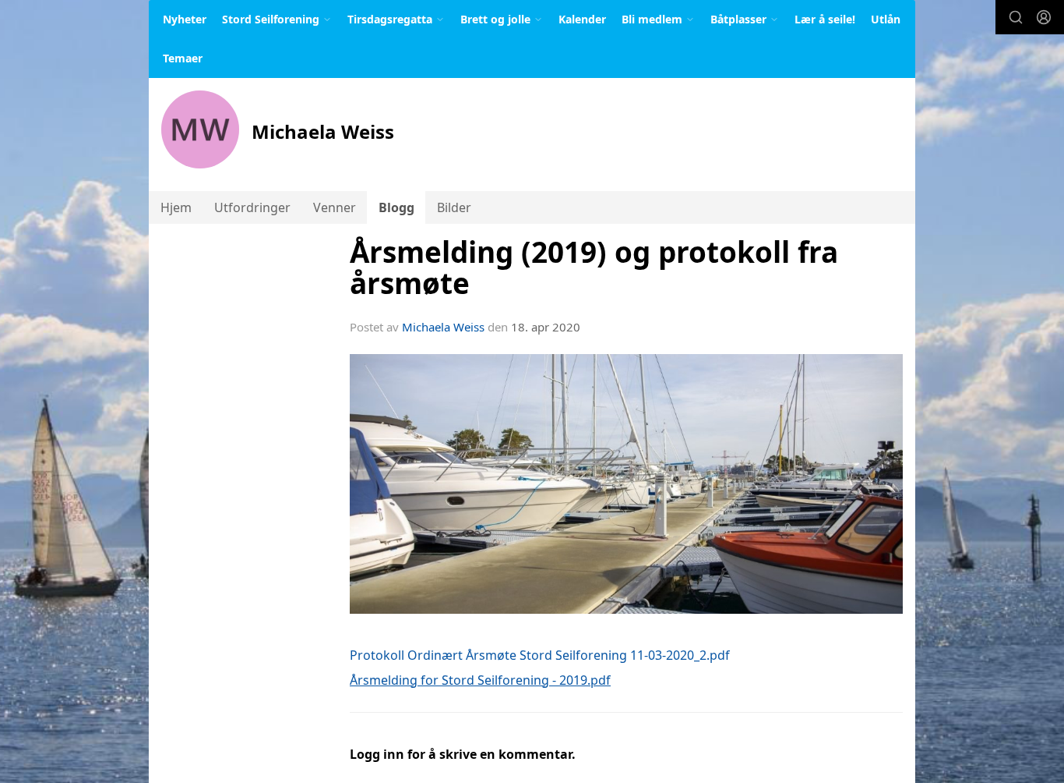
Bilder (454, 207)
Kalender (582, 19)
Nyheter (184, 19)
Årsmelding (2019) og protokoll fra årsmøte (594, 267)
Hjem (176, 207)
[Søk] (1016, 17)
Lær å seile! (824, 19)
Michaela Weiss (443, 327)
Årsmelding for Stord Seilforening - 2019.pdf (480, 680)
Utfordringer (252, 207)
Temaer (183, 58)
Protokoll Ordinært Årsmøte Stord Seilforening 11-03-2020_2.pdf (540, 655)
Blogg (396, 207)
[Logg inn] (1044, 17)
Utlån (885, 19)
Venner (334, 207)
